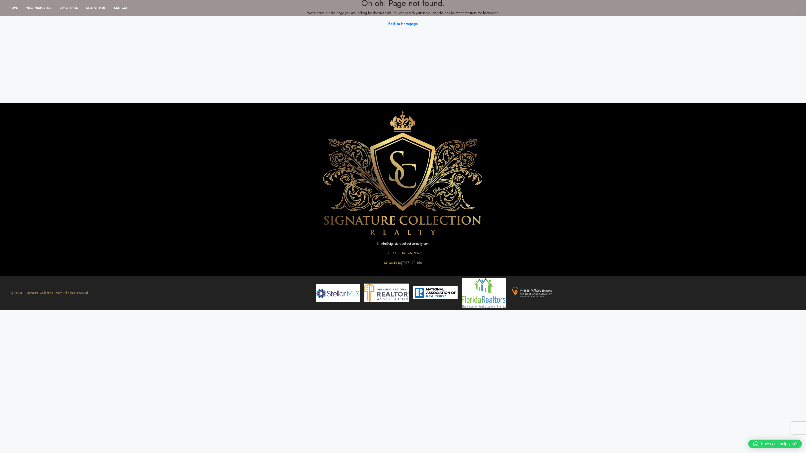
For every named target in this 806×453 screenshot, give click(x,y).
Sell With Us (96, 8)
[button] (775, 444)
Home (13, 8)
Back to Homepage (403, 23)
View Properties (38, 8)
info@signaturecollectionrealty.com (405, 243)
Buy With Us (69, 8)
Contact (121, 8)
